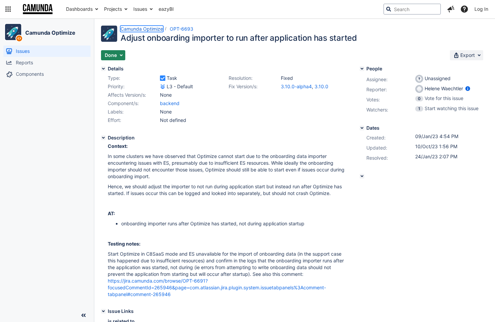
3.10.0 (321, 86)
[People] (362, 68)
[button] (8, 9)
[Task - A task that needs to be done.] (162, 78)
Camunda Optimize (50, 32)
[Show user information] (467, 88)
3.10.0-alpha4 (296, 86)
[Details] (103, 68)
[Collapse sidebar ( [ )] (83, 315)
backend (169, 103)
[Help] (464, 9)
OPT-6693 (181, 29)
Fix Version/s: (243, 86)
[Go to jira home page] (38, 9)
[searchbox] (412, 9)
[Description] (103, 137)
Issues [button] (140, 9)
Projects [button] (113, 9)
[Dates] (362, 128)
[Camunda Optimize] (13, 32)
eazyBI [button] (166, 9)
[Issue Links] (103, 311)
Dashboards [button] (79, 9)
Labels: (116, 112)
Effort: (114, 120)
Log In (481, 9)
